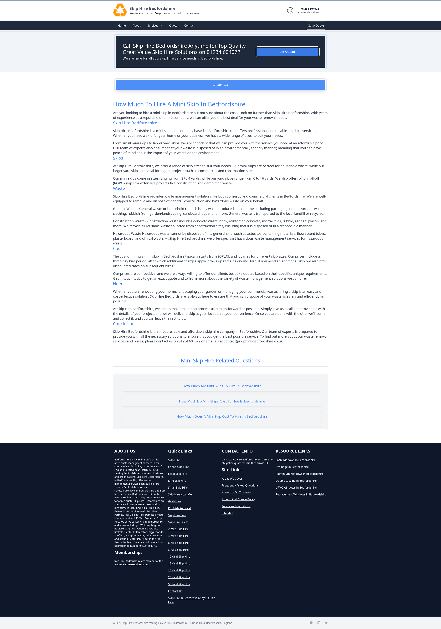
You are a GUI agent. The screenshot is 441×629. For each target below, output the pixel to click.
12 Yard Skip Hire (179, 563)
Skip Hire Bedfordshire (153, 8)
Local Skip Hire (177, 474)
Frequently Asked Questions (240, 485)
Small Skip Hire (178, 487)
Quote (173, 25)
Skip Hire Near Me (180, 494)
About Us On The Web (236, 492)
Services (152, 25)
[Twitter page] (326, 623)
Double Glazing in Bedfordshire (296, 481)
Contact (189, 25)
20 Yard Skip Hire (179, 577)
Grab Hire (174, 501)
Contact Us (175, 591)
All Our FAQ (220, 85)
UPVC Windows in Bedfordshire (296, 487)
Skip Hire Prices (178, 522)
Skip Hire (174, 460)
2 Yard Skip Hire (178, 529)
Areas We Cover (232, 478)
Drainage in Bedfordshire (292, 467)
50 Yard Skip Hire (179, 584)
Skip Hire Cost (177, 515)
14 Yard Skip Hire (179, 570)
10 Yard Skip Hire (179, 556)
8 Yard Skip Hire (178, 550)
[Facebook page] (311, 623)
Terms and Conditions (236, 506)
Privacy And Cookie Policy (238, 499)
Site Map (227, 513)
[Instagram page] (318, 623)
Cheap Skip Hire (178, 467)
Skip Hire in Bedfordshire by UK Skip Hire (191, 600)
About (137, 25)
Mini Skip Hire (177, 481)
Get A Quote (316, 25)
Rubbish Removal (179, 508)
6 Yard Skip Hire (178, 543)
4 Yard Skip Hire (178, 536)
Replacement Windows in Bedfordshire (301, 494)
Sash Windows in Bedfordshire (296, 460)
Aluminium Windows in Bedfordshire (300, 474)
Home (122, 25)
